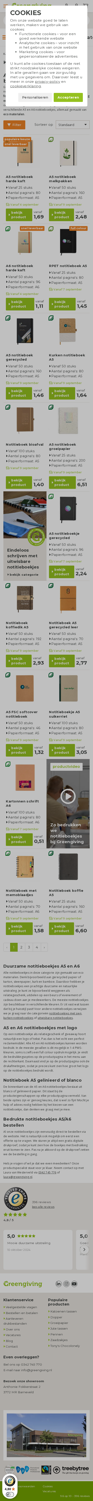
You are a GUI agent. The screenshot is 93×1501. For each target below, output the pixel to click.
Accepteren (68, 97)
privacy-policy (47, 81)
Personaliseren (35, 97)
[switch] (10, 1494)
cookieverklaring (25, 86)
